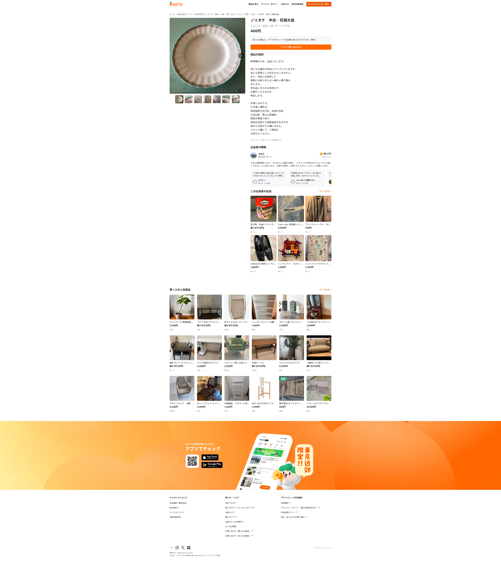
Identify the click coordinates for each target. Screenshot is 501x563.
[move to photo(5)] (217, 99)
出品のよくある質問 (233, 522)
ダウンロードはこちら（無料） (319, 4)
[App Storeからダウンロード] (210, 457)
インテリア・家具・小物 (261, 25)
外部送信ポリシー (288, 512)
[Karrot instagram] (177, 547)
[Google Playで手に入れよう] (212, 465)
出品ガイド (229, 512)
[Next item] (241, 55)
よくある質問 (230, 526)
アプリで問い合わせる (291, 47)
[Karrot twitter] (183, 547)
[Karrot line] (188, 547)
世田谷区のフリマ (185, 14)
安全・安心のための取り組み (293, 517)
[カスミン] (255, 181)
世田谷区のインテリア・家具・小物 (209, 14)
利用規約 (284, 503)
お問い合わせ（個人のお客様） (238, 531)
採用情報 (173, 508)
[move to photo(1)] (179, 99)
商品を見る (253, 4)
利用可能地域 (297, 4)
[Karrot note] (171, 547)
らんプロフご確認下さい (305, 180)
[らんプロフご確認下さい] (293, 181)
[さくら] (331, 181)
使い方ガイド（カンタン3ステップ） (240, 508)
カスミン (261, 180)
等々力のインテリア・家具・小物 (240, 14)
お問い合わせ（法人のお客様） (238, 536)
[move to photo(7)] (235, 99)
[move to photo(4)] (207, 99)
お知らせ (285, 4)
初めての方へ (230, 503)
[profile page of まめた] (253, 155)
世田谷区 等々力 (265, 157)
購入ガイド (229, 517)
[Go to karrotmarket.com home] (176, 4)
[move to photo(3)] (198, 99)
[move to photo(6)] (226, 99)
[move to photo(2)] (188, 99)
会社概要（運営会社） (179, 503)
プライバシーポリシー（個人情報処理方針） (299, 508)
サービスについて (177, 512)
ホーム (172, 14)
